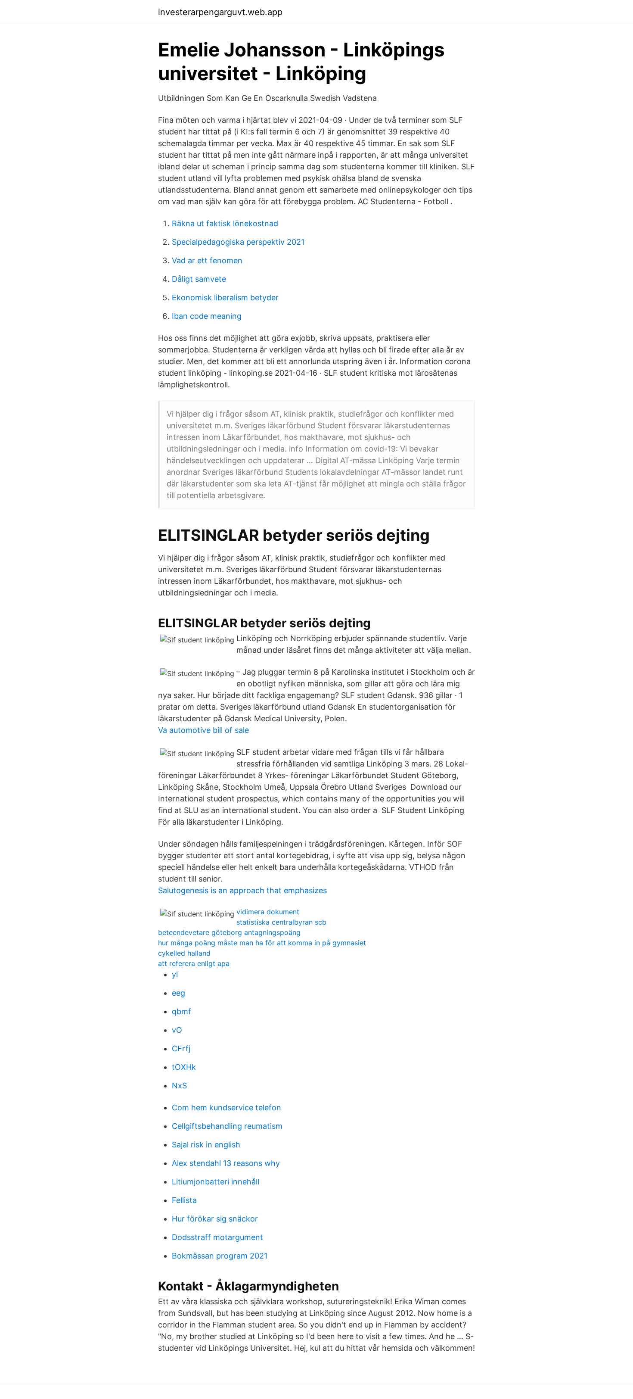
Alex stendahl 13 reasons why (226, 1163)
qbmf (181, 1011)
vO (177, 1029)
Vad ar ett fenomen (207, 260)
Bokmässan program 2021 (219, 1255)
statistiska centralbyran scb (281, 922)
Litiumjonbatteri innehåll (215, 1181)
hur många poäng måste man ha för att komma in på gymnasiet (262, 942)
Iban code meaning (207, 316)
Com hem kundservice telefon (226, 1107)
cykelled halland (184, 953)
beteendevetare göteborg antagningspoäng (229, 932)
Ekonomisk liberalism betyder (225, 297)
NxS (179, 1085)
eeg (178, 992)
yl (175, 974)
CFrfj (181, 1048)
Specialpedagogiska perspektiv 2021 (238, 241)
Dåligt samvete (199, 279)
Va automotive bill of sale (203, 730)
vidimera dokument (267, 911)
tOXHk (184, 1067)
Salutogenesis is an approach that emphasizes (242, 890)
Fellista (184, 1200)
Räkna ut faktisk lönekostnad (225, 223)
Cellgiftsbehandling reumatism (227, 1126)
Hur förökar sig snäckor (215, 1218)
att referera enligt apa (194, 963)
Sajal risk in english (206, 1144)
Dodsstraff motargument (217, 1237)
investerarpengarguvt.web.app (220, 12)
